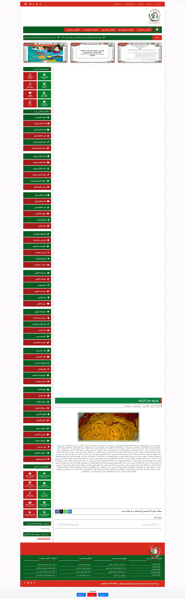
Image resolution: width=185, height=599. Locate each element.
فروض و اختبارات (40, 434)
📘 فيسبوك (103, 595)
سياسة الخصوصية (130, 4)
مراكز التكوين (42, 297)
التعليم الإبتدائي (156, 564)
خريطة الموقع (117, 4)
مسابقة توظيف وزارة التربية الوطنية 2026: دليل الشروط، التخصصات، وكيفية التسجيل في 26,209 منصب (139, 59)
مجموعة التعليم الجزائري (83, 575)
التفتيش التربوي (41, 414)
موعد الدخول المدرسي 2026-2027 (92, 57)
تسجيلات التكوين (40, 279)
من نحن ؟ (157, 4)
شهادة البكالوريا (41, 213)
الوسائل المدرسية (40, 363)
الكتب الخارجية (41, 357)
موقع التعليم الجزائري (84, 564)
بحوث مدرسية (42, 447)
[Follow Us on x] (34, 582)
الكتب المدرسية (41, 350)
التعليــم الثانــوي (108, 30)
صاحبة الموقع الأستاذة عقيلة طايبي (45, 575)
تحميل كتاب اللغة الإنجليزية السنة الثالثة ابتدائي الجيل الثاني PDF (128, 37)
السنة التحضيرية (41, 117)
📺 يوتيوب (92, 595)
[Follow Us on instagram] (27, 582)
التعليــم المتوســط (126, 30)
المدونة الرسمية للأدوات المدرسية (45, 572)
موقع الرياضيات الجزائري (83, 568)
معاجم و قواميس (41, 381)
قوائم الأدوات (42, 369)
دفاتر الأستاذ (42, 395)
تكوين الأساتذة (41, 420)
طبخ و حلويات (127, 406)
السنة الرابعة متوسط (39, 175)
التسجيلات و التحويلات (39, 324)
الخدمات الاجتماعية (39, 342)
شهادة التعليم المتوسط (38, 181)
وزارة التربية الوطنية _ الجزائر (116, 564)
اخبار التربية (42, 330)
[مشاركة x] (61, 511)
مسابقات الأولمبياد (40, 453)
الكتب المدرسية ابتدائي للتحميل (46, 564)
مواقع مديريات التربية (119, 575)
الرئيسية (145, 406)
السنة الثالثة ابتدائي (40, 136)
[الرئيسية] (157, 30)
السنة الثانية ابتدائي (40, 129)
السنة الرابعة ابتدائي (39, 142)
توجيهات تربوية (41, 428)
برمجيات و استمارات (40, 318)
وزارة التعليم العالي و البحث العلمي (115, 568)
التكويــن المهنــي (72, 30)
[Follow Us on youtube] (31, 582)
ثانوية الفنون (42, 226)
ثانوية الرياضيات (41, 220)
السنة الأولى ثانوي (41, 195)
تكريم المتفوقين (41, 459)
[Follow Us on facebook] (24, 582)
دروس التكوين (41, 303)
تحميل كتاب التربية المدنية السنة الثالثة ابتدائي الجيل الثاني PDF (83, 37)
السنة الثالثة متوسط (39, 168)
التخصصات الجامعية (39, 246)
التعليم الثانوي (156, 566)
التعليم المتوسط (155, 572)
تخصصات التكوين (40, 291)
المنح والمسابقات (41, 258)
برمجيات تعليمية (40, 408)
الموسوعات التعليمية (39, 375)
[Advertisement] (108, 486)
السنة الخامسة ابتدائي (39, 148)
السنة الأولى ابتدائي (40, 123)
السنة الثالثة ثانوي (40, 207)
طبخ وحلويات (42, 285)
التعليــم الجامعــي (91, 30)
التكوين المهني (136, 406)
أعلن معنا (140, 4)
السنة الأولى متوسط (40, 156)
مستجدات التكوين (40, 273)
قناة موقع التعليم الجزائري (82, 572)
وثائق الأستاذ (42, 389)
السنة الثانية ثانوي (40, 201)
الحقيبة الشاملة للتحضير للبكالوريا (45, 568)
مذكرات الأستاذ (41, 402)
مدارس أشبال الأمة (40, 187)
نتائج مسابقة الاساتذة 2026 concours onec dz (44, 37)
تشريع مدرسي (41, 336)
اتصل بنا (149, 4)
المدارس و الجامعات (39, 240)
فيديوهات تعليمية (40, 440)
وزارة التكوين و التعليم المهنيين (116, 572)
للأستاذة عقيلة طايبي (124, 583)
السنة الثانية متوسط (39, 162)
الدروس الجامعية (40, 252)
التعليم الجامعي (156, 569)
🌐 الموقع (81, 595)
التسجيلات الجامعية (40, 234)
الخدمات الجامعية (40, 265)
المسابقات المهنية (40, 312)
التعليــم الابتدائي (144, 30)
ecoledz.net (105, 583)
